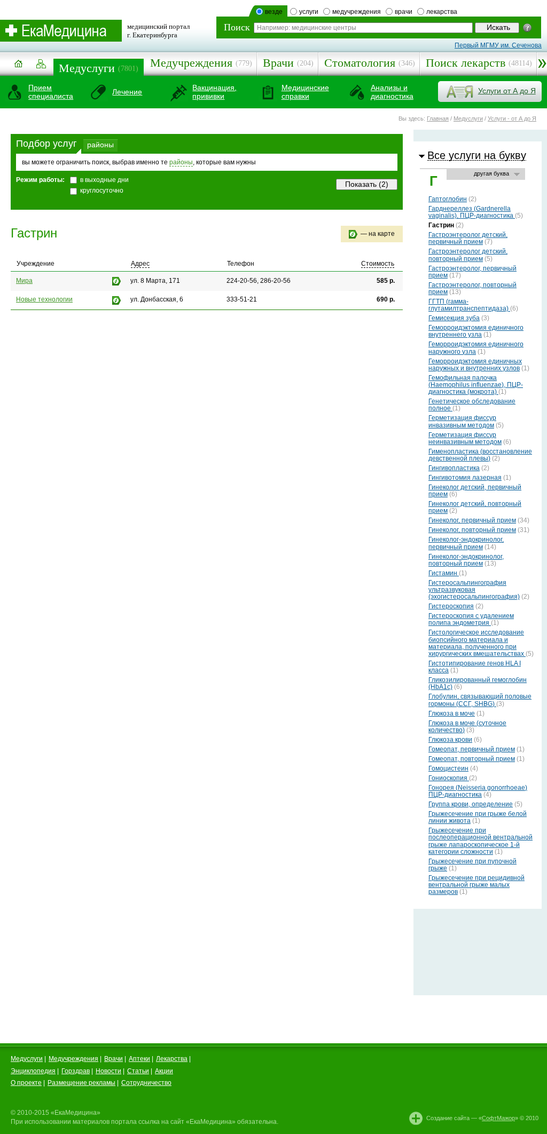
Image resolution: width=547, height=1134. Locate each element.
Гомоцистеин (448, 768)
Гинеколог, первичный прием (472, 520)
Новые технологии (44, 299)
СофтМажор (498, 1118)
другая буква (491, 173)
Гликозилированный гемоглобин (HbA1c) (477, 683)
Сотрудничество (146, 1083)
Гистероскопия (451, 606)
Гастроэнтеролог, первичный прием (472, 272)
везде (274, 11)
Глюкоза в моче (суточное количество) (467, 726)
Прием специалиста (50, 91)
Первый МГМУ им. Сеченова (498, 45)
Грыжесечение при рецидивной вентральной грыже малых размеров (476, 884)
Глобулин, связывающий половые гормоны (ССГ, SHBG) (480, 700)
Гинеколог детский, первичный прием (474, 490)
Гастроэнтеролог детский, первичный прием (467, 238)
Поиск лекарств (465, 62)
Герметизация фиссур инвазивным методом (462, 421)
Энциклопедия (33, 1071)
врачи (403, 11)
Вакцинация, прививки (214, 91)
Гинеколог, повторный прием (472, 530)
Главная (438, 118)
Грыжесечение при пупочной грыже (472, 865)
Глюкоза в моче (451, 713)
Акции (164, 1071)
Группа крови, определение (470, 804)
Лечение (127, 92)
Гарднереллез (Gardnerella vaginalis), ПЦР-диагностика (471, 212)
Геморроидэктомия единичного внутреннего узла (475, 331)
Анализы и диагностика (392, 91)
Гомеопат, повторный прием (471, 759)
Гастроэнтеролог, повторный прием (472, 288)
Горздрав (75, 1071)
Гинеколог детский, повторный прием (474, 507)
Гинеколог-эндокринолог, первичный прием (466, 543)
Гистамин (443, 573)
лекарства (441, 11)
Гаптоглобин (447, 199)
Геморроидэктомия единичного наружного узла (475, 347)
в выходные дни (104, 180)
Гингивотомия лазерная (465, 477)
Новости (108, 1071)
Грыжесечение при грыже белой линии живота (477, 817)
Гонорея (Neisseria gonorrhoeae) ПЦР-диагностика (477, 791)
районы (100, 144)
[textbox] (363, 27)
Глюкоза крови (450, 739)
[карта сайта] (41, 64)
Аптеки (139, 1058)
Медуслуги (87, 68)
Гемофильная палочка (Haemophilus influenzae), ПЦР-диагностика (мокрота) (475, 384)
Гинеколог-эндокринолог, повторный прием (466, 560)
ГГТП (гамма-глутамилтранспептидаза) (469, 305)
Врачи (278, 62)
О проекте (26, 1083)
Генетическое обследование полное (471, 405)
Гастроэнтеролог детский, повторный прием (467, 255)
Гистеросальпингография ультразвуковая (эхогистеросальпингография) (474, 589)
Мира (24, 280)
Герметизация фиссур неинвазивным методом (465, 438)
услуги (308, 11)
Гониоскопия (448, 778)
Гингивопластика (454, 468)
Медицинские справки (305, 91)
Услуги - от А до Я (512, 118)
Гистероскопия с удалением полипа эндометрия (471, 619)
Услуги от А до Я (507, 90)
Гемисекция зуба (454, 318)
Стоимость (377, 263)
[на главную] (18, 67)
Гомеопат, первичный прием (471, 749)
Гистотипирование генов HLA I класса (474, 667)
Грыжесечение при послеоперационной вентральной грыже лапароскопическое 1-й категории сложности (480, 841)
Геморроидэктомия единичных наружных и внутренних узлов (475, 365)
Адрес (140, 263)
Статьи (138, 1071)
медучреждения (356, 11)
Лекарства (171, 1058)
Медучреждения (191, 62)
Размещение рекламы (81, 1083)
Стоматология (359, 62)
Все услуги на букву (476, 155)
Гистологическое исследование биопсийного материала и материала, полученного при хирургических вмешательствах (477, 643)
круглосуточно (101, 190)
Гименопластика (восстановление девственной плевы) (480, 455)
